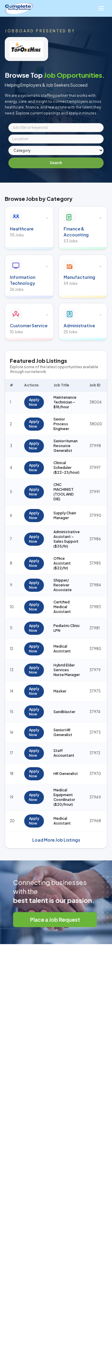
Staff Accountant (63, 753)
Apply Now (34, 402)
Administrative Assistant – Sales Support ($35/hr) (66, 539)
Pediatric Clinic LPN (66, 628)
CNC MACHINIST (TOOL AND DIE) (63, 491)
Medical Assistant (62, 648)
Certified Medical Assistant (62, 607)
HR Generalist (65, 773)
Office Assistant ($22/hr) (62, 563)
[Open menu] (101, 8)
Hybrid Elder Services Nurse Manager (66, 670)
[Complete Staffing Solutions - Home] (19, 8)
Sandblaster (64, 712)
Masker (59, 691)
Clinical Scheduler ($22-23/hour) (66, 468)
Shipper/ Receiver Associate (62, 585)
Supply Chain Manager (64, 515)
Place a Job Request (55, 919)
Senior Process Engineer (61, 424)
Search (56, 162)
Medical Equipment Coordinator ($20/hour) (64, 797)
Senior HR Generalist (62, 732)
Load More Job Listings (56, 840)
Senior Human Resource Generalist (65, 446)
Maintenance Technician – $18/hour (64, 402)
